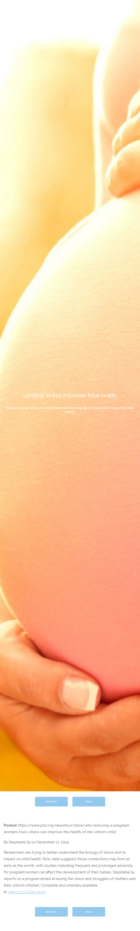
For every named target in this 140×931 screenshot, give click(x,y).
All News (51, 801)
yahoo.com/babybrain (26, 892)
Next (89, 801)
